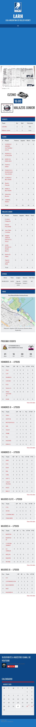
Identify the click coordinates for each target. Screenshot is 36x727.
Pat (7, 437)
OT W (28, 366)
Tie (23, 366)
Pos (3, 366)
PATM (7, 511)
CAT (7, 373)
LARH (18, 16)
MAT (7, 588)
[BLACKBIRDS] (31, 348)
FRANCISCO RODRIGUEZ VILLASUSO (9, 172)
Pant (7, 370)
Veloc (7, 415)
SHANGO (8, 377)
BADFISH (8, 534)
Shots (28, 140)
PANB (7, 433)
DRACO (8, 444)
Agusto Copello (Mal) (7, 262)
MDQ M (8, 554)
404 (7, 426)
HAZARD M (9, 592)
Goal (33, 140)
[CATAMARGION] (5, 347)
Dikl (7, 471)
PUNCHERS (9, 518)
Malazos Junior (6, 130)
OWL (7, 475)
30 (32, 706)
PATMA (8, 561)
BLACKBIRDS (10, 585)
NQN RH (8, 558)
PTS (32, 366)
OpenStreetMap (28, 325)
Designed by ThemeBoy (7, 721)
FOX (7, 384)
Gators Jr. (8, 388)
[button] (18, 310)
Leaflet (20, 325)
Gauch (8, 429)
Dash (7, 467)
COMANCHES (10, 514)
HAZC (7, 487)
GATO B (8, 419)
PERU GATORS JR (8, 393)
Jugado (22, 140)
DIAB (7, 399)
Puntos (16, 140)
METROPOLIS (10, 422)
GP (14, 366)
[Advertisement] (18, 46)
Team (7, 366)
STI (7, 578)
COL (7, 507)
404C (7, 460)
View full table (31, 402)
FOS (7, 464)
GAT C (8, 478)
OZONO (4, 126)
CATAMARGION (11, 581)
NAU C (8, 491)
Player (7, 140)
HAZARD (8, 440)
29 (27, 706)
